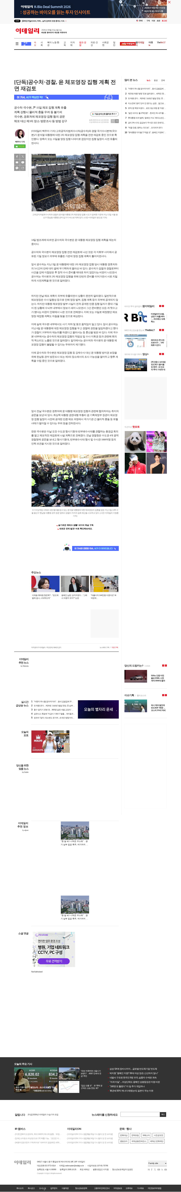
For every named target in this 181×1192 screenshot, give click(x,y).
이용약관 (65, 1188)
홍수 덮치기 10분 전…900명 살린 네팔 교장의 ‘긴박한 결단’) (56, 710)
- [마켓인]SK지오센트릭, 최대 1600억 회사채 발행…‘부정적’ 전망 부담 (38, 1134)
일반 (114, 43)
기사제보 (140, 1188)
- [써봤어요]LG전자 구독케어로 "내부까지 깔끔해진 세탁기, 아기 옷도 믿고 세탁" (38, 1142)
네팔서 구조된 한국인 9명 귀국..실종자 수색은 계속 (132, 1077)
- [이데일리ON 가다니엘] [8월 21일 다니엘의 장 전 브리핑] (89, 1142)
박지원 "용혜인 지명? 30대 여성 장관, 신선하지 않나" (132, 1073)
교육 (65, 43)
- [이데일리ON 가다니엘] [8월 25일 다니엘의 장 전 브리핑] (89, 1134)
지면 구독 (115, 647)
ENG (141, 21)
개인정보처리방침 (154, 1188)
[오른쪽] (67, 731)
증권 (156, 80)
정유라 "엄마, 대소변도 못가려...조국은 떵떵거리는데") (54, 718)
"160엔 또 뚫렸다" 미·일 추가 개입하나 (126, 1086)
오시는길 (42, 1188)
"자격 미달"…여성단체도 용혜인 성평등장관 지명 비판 (133, 1082)
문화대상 (123, 1135)
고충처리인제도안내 (101, 1188)
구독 (148, 21)
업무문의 (53, 1188)
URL (23, 168)
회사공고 (31, 1188)
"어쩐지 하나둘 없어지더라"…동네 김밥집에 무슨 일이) (54, 701)
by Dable (25, 772)
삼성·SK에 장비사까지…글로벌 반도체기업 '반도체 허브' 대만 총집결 (140, 1069)
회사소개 (19, 1188)
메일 (17, 162)
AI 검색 (25, 44)
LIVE (17, 21)
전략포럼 (135, 1135)
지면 (153, 21)
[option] (67, 20)
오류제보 (129, 1188)
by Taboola (24, 666)
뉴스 (148, 80)
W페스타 (146, 1135)
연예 (163, 80)
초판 (158, 21)
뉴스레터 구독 (104, 647)
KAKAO (17, 168)
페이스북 (17, 156)
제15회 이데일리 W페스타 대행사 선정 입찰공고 (47, 1116)
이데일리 (41, 31)
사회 (42, 43)
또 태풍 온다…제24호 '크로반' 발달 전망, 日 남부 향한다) (55, 705)
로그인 (164, 21)
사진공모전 (158, 1135)
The (161, 42)
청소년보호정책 (81, 1188)
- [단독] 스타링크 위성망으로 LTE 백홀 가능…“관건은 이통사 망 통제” (38, 1138)
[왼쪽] (65, 731)
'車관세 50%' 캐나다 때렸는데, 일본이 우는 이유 (130, 1091)
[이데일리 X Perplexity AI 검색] (66, 97)
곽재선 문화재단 (156, 1141)
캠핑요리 (123, 1141)
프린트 (23, 162)
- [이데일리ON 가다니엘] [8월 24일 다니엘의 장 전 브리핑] (89, 1138)
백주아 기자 (20, 142)
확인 (163, 1114)
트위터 (23, 156)
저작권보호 (117, 1188)
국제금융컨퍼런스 (138, 1141)
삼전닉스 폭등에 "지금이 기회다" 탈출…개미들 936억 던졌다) (57, 714)
